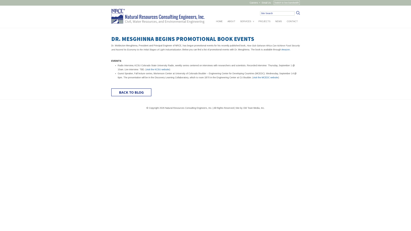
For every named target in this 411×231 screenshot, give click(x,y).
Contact (292, 21)
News (278, 21)
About (231, 21)
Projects (264, 21)
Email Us (266, 2)
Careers (254, 2)
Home (219, 21)
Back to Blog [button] (131, 92)
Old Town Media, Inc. (254, 108)
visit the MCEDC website (265, 77)
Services (245, 21)
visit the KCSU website (157, 69)
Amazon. (285, 49)
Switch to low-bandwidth (287, 2)
